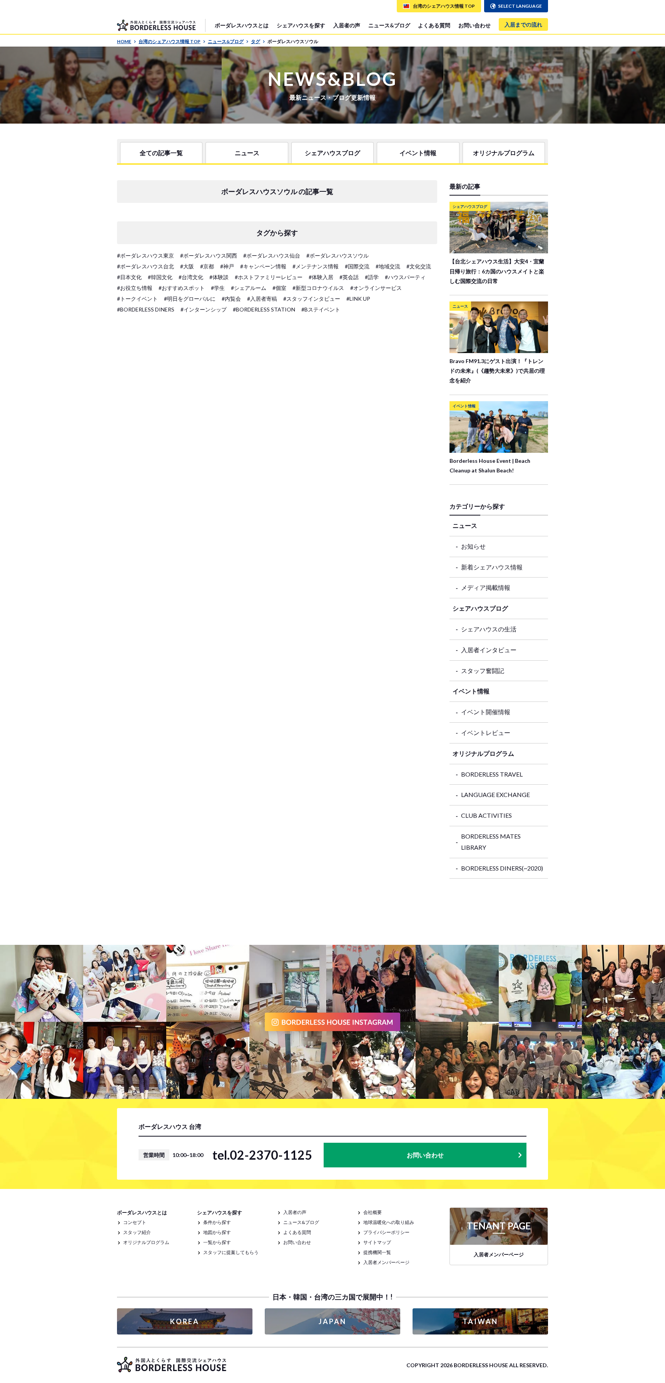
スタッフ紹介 (137, 1232)
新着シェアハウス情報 (492, 567)
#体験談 (219, 277)
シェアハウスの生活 (488, 629)
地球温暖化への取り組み (388, 1222)
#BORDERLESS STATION (264, 309)
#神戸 (227, 266)
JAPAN (332, 1321)
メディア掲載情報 (485, 587)
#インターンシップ (203, 309)
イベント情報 (417, 152)
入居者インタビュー (488, 649)
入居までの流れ (523, 24)
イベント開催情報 (485, 711)
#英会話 (349, 277)
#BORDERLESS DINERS (145, 309)
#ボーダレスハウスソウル (337, 255)
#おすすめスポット (182, 288)
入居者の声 (346, 25)
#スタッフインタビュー (311, 298)
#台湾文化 (191, 277)
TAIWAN (480, 1321)
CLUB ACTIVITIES (486, 815)
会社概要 (372, 1212)
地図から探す (217, 1232)
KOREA (184, 1321)
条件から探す (217, 1222)
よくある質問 (434, 25)
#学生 (218, 288)
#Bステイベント (320, 309)
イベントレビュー (485, 732)
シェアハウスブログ (332, 152)
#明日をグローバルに (190, 298)
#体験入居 (321, 277)
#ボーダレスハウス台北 (145, 266)
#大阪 (187, 266)
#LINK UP (358, 298)
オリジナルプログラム (504, 152)
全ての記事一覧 (161, 152)
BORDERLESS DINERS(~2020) (502, 868)
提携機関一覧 (377, 1252)
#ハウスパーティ (405, 277)
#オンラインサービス (376, 288)
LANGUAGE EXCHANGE (495, 794)
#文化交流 (418, 266)
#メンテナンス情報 (315, 266)
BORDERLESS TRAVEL (492, 774)
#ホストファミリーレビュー (268, 277)
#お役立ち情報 (134, 288)
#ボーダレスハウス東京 (145, 255)
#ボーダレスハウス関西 (208, 255)
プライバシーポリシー (386, 1232)
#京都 (207, 266)
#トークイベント (137, 298)
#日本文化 (129, 277)
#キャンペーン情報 (263, 266)
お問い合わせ (474, 25)
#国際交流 (357, 266)
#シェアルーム (248, 288)
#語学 (372, 277)
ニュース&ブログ (389, 25)
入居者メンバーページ (386, 1262)
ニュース (247, 152)
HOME (124, 41)
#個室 (279, 288)
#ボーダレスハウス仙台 (271, 255)
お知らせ (473, 546)
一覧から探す (217, 1242)
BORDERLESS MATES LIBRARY (491, 841)
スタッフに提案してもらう (231, 1252)
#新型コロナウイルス (318, 288)
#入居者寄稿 (262, 298)
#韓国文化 (160, 277)
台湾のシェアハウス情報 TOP (170, 41)
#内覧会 (231, 298)
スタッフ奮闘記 (482, 670)
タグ (255, 41)
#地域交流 (388, 266)
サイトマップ (377, 1242)
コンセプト (134, 1222)
